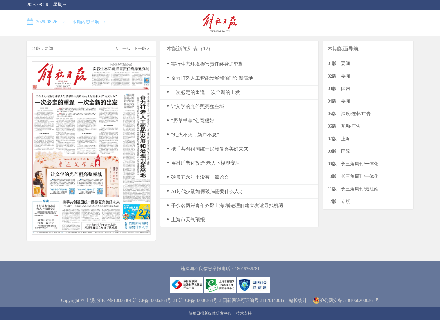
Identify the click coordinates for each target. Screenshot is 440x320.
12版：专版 (339, 201)
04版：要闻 (339, 101)
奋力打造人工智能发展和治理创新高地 (210, 78)
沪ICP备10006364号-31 (155, 300)
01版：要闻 (339, 63)
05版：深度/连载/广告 (349, 113)
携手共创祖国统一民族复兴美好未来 (207, 148)
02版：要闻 (339, 76)
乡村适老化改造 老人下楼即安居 (203, 163)
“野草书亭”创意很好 (190, 120)
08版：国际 (339, 151)
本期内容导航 (86, 22)
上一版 (123, 48)
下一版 (141, 48)
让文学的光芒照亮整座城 (195, 106)
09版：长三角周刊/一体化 (353, 163)
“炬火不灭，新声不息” (193, 134)
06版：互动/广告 (344, 126)
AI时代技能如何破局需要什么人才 (205, 191)
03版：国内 (339, 88)
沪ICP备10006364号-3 (200, 300)
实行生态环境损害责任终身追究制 (205, 64)
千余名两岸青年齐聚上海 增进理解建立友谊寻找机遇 (225, 205)
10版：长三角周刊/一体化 (353, 176)
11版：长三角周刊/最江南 (353, 189)
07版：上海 (339, 138)
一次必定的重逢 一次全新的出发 (203, 92)
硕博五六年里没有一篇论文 (198, 177)
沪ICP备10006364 (114, 300)
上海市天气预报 (186, 219)
